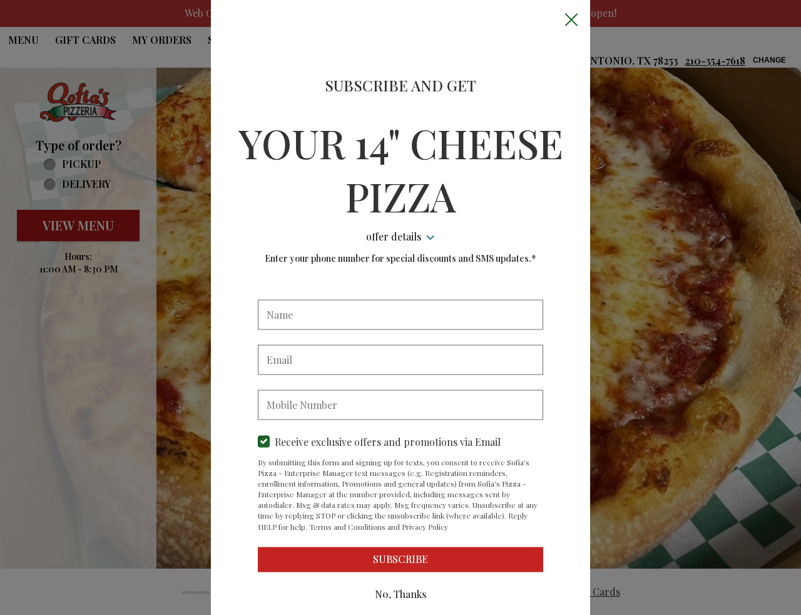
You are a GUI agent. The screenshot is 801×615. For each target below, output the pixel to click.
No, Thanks (401, 594)
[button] (571, 19)
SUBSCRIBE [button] (400, 559)
